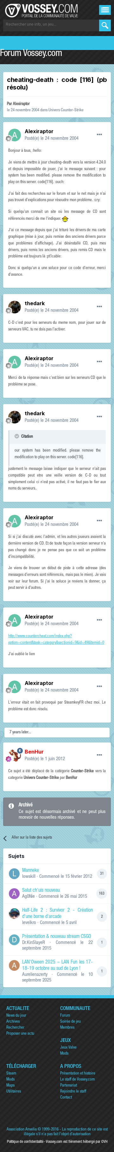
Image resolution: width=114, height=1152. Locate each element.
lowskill (28, 876)
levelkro (29, 923)
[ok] (105, 25)
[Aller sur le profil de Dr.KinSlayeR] (14, 939)
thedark (35, 303)
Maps (10, 1086)
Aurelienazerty (35, 974)
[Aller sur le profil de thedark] (14, 307)
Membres (67, 1028)
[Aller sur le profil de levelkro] (14, 913)
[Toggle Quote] (17, 436)
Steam (11, 1074)
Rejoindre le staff (73, 1092)
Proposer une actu (20, 1034)
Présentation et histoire (77, 1074)
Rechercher (15, 1028)
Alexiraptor (21, 104)
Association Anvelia (22, 1130)
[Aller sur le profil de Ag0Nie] (14, 893)
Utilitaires (13, 1092)
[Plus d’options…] (99, 135)
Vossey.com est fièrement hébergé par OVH (76, 1142)
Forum (65, 1016)
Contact (66, 1098)
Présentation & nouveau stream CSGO (56, 936)
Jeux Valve (68, 1048)
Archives (13, 1022)
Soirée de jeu (70, 1022)
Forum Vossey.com (31, 54)
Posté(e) (52, 138)
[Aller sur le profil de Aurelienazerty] (14, 965)
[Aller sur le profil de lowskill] (14, 873)
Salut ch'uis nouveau (41, 890)
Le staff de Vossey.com (77, 1080)
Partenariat (68, 1086)
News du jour (16, 1016)
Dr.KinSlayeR (33, 942)
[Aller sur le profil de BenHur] (14, 755)
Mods (64, 1054)
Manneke (30, 870)
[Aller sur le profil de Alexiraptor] (14, 135)
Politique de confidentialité (25, 1142)
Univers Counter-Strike (66, 110)
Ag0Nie (28, 896)
